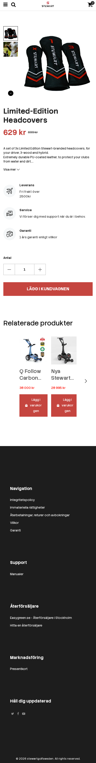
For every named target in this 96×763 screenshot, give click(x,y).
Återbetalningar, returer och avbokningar (40, 515)
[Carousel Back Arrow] (10, 32)
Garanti (15, 530)
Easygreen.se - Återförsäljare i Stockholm (41, 618)
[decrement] (9, 269)
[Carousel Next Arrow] (10, 93)
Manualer (16, 574)
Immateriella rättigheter (27, 507)
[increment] (40, 269)
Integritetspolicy (22, 500)
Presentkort (18, 669)
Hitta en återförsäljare (26, 625)
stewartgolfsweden (40, 759)
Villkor (14, 523)
